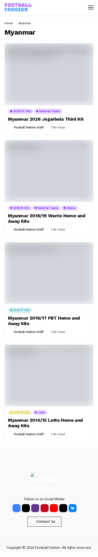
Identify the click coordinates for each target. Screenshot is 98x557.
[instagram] (35, 508)
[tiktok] (63, 508)
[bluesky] (73, 508)
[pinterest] (45, 508)
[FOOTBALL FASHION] (18, 7)
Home (9, 23)
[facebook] (17, 508)
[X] (26, 508)
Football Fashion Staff (28, 127)
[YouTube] (54, 508)
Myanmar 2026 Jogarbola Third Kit (45, 119)
